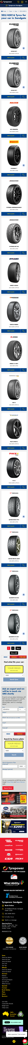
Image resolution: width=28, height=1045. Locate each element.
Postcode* (5, 728)
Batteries (4, 975)
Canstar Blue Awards (7, 1003)
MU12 (14, 402)
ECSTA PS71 (14, 51)
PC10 (14, 480)
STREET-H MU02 (14, 285)
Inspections (5, 978)
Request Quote (8, 788)
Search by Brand (6, 961)
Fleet (3, 992)
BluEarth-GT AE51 (14, 636)
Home (4, 11)
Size (3, 707)
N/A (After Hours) (9, 917)
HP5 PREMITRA (14, 129)
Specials (4, 986)
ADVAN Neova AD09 (14, 558)
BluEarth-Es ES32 (14, 597)
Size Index (4, 1001)
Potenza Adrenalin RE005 (14, 207)
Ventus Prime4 (14, 324)
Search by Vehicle (7, 957)
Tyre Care (4, 963)
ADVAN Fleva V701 (14, 519)
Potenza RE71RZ (14, 246)
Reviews (4, 996)
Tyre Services (5, 982)
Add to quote (10, 57)
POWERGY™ (14, 168)
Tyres (3, 955)
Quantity (21, 707)
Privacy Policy (10, 782)
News (4, 994)
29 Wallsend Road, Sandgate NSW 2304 (14, 909)
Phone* (11, 717)
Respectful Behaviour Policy (8, 1037)
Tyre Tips (4, 965)
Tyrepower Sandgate (15, 5)
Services (4, 973)
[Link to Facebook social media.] (14, 1041)
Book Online (6, 990)
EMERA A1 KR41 (14, 363)
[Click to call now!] (18, 2)
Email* (4, 723)
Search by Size (6, 959)
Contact (4, 988)
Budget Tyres (5, 1005)
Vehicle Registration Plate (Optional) (9, 763)
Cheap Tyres (5, 1007)
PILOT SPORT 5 (14, 441)
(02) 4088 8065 (10, 914)
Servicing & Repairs (7, 980)
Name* (4, 712)
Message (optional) (7, 769)
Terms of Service (20, 782)
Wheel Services (6, 984)
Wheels (4, 967)
